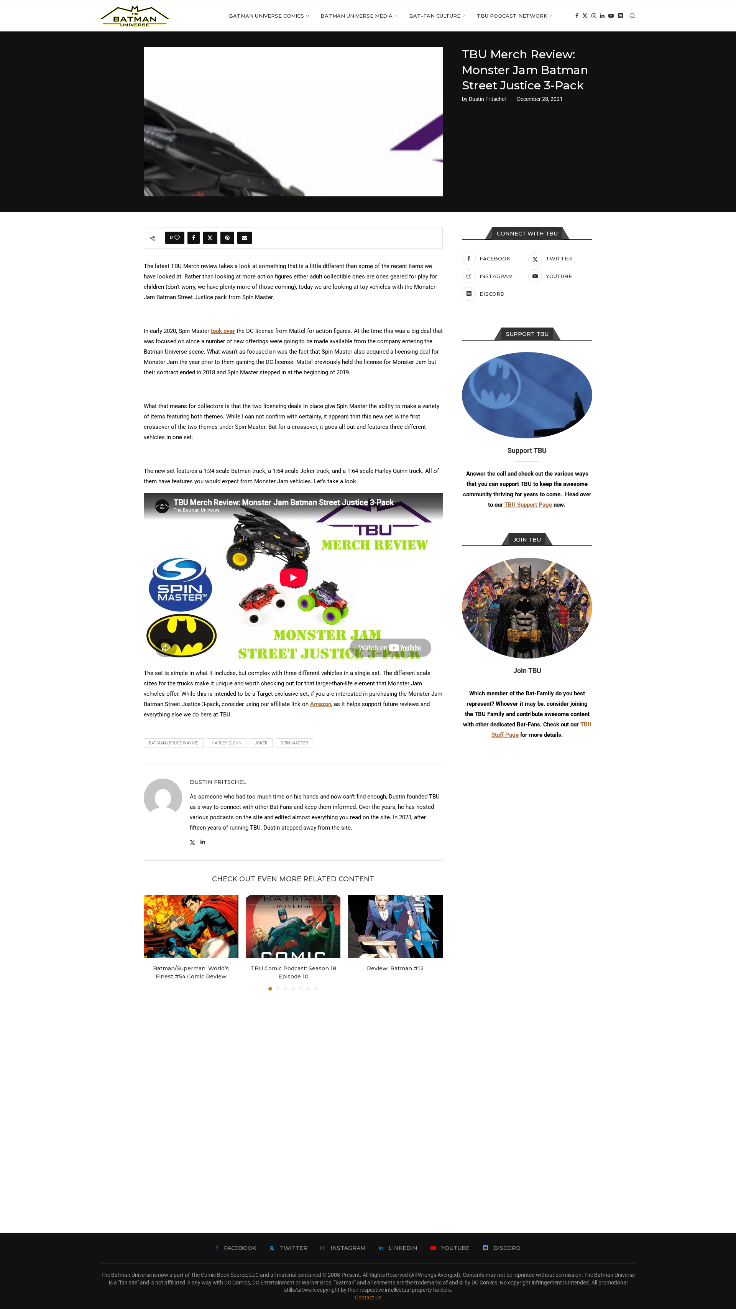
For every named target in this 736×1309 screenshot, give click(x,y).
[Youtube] (611, 15)
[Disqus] (293, 1100)
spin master (294, 743)
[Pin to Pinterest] (227, 238)
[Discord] (620, 15)
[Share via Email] (244, 238)
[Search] (632, 15)
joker (261, 743)
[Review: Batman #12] (395, 926)
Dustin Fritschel (487, 99)
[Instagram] (593, 15)
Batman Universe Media (356, 16)
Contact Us (368, 1297)
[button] (154, 942)
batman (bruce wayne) (174, 743)
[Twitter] (585, 15)
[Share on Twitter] (210, 238)
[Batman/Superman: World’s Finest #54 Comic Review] (191, 926)
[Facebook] (576, 15)
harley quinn (227, 743)
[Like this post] (177, 238)
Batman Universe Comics (266, 16)
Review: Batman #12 (395, 968)
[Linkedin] (602, 15)
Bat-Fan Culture (434, 16)
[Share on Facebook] (193, 238)
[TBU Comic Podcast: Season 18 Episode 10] (293, 926)
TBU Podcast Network (512, 16)
